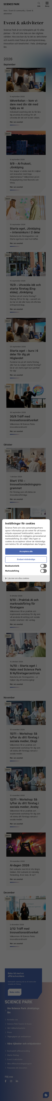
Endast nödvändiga (26, 559)
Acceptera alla (26, 551)
